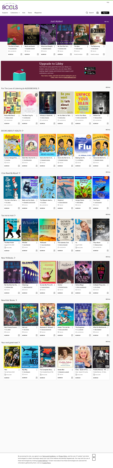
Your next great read (9, 343)
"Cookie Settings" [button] (42, 461)
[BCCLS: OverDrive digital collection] (10, 6)
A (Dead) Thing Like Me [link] (100, 285)
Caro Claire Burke (45, 245)
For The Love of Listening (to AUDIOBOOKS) (19, 88)
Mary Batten (80, 202)
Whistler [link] (24, 242)
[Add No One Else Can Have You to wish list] (71, 54)
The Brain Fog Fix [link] (27, 115)
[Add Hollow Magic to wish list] (90, 293)
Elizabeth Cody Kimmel (29, 202)
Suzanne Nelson (45, 287)
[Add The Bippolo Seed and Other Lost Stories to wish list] (54, 208)
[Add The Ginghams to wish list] (90, 335)
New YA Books (7, 258)
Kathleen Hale (62, 48)
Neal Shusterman (28, 287)
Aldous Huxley (9, 117)
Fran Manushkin (28, 160)
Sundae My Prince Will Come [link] (47, 285)
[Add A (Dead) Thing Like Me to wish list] (108, 293)
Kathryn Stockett (63, 245)
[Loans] (97, 13)
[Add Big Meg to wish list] (36, 378)
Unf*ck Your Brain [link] (80, 115)
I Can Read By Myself (10, 173)
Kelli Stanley (95, 48)
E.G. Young (97, 287)
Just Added (56, 21)
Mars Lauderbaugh (81, 287)
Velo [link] (5, 370)
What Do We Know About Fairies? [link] (100, 327)
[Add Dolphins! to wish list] (72, 208)
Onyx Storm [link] (96, 242)
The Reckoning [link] (95, 46)
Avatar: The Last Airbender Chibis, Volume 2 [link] (64, 327)
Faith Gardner (79, 48)
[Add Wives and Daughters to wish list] (54, 54)
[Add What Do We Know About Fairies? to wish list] (108, 335)
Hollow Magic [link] (79, 285)
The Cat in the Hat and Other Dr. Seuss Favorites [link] (11, 200)
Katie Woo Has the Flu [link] (28, 158)
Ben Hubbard (98, 329)
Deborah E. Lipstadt (64, 372)
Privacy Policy (63, 456)
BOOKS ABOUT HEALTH (11, 131)
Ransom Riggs (98, 117)
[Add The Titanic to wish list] (108, 208)
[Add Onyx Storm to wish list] (108, 251)
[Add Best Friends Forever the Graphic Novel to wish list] (19, 335)
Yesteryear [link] (43, 242)
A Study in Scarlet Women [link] (47, 115)
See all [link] (106, 21)
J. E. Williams (80, 160)
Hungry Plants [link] (79, 200)
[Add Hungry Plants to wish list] (90, 208)
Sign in (105, 13)
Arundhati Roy (13, 48)
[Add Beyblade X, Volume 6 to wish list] (54, 335)
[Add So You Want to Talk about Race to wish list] (72, 124)
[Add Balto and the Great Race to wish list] (36, 208)
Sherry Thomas (45, 117)
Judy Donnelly (98, 202)
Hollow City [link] (96, 115)
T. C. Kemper (80, 329)
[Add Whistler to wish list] (36, 251)
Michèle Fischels (63, 287)
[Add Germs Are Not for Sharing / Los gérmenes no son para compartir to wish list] (108, 166)
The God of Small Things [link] (14, 46)
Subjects (5, 13)
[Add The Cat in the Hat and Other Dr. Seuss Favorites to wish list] (19, 208)
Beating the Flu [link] (80, 158)
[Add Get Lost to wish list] (36, 335)
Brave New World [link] (9, 115)
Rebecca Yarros (98, 245)
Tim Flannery (27, 372)
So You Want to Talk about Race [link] (64, 115)
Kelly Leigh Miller (63, 329)
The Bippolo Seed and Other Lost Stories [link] (47, 200)
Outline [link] (60, 285)
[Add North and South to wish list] (38, 54)
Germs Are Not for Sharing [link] (47, 158)
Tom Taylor (26, 329)
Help (108, 2)
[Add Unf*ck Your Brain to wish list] (90, 124)
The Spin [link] (77, 46)
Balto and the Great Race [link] (29, 200)
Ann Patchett (27, 245)
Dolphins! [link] (61, 200)
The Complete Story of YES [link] (47, 370)
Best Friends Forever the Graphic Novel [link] (11, 327)
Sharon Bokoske (63, 202)
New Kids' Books (8, 300)
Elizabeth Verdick (45, 160)
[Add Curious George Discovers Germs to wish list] (19, 166)
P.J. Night (8, 329)
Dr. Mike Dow (27, 117)
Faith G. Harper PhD (82, 117)
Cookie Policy (46, 463)
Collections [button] (15, 13)
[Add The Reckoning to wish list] (104, 54)
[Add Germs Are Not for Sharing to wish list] (54, 166)
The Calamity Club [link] (63, 242)
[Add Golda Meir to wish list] (72, 378)
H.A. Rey (8, 160)
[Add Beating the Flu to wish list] (90, 166)
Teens (30, 13)
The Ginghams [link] (79, 327)
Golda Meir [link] (61, 370)
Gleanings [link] (25, 285)
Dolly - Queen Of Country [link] (82, 370)
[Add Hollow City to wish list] (108, 124)
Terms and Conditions (49, 456)
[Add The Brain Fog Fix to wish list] (36, 124)
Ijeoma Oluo (62, 117)
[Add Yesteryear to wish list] (54, 251)
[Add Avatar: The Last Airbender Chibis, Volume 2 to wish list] (72, 335)
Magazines (38, 13)
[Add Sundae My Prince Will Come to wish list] (54, 293)
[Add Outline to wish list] (72, 293)
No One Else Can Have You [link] (64, 46)
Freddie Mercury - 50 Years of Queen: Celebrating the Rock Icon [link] (100, 370)
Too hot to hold (7, 215)
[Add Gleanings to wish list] (36, 293)
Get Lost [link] (24, 327)
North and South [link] (30, 46)
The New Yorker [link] (9, 242)
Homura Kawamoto (46, 329)
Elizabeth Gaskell (30, 48)
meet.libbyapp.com (70, 77)
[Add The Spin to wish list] (87, 54)
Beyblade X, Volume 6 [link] (46, 327)
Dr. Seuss (8, 202)
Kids (23, 13)
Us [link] (76, 242)
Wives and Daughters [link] (47, 46)
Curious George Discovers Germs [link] (11, 158)
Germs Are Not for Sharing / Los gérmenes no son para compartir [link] (100, 158)
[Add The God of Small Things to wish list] (21, 54)
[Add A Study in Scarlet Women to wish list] (54, 124)
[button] (89, 13)
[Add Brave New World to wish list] (19, 124)
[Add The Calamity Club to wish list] (72, 251)
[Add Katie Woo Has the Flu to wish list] (36, 166)
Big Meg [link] (24, 370)
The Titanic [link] (96, 200)
